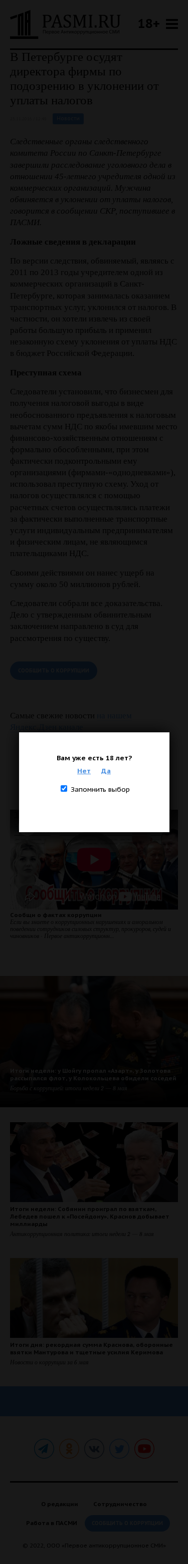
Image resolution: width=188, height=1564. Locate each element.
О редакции (59, 1504)
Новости (68, 118)
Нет (84, 770)
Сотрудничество (120, 1504)
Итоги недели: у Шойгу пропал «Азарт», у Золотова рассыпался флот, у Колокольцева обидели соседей (93, 1074)
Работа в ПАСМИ (51, 1523)
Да (106, 770)
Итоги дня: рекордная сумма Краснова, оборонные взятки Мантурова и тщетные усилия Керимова (91, 1348)
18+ (149, 23)
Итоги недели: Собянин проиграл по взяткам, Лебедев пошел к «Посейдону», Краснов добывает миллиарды (89, 1216)
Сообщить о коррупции (53, 670)
